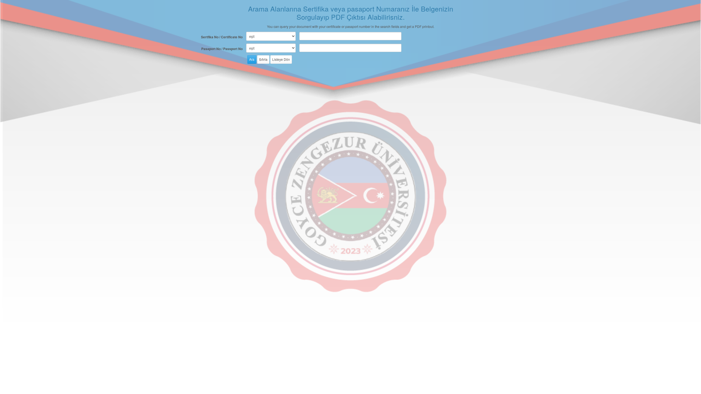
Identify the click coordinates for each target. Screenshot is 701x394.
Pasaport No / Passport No (222, 48)
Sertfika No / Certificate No (222, 36)
